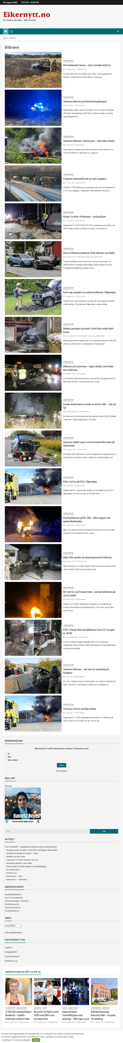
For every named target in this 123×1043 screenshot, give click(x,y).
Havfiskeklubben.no (13, 894)
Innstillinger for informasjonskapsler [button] (16, 1040)
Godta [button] (36, 1040)
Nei (9, 757)
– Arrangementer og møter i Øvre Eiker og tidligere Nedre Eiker (31, 850)
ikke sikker (13, 760)
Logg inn (8, 947)
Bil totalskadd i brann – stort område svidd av (87, 65)
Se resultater (61, 771)
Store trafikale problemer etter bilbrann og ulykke (89, 252)
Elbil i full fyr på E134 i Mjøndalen (80, 481)
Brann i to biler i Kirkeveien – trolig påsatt (84, 216)
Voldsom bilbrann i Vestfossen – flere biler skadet (89, 140)
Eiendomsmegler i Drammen (17, 901)
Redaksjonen (53, 1022)
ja (9, 753)
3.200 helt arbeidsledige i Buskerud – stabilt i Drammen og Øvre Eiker (18, 1015)
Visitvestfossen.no (13, 907)
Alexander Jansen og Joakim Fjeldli (90, 257)
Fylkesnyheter (10, 1008)
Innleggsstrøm (11, 952)
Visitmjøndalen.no (12, 911)
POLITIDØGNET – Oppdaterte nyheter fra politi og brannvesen (31, 847)
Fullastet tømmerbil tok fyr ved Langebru (84, 178)
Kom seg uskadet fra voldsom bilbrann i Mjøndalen (89, 292)
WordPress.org (11, 961)
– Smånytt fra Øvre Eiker (15, 856)
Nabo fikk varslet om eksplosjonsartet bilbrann (87, 557)
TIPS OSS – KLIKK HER (30, 2)
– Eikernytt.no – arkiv (13, 876)
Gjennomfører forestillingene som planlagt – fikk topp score (75, 1015)
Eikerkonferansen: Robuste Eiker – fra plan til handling (103, 1015)
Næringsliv (37, 1008)
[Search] (117, 31)
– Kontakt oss (11, 873)
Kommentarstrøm (12, 956)
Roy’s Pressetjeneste (14, 898)
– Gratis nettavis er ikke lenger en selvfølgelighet (25, 866)
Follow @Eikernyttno (13, 932)
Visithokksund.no (12, 904)
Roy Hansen (83, 69)
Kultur (64, 1008)
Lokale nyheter (68, 60)
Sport (45, 1008)
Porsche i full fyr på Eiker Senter (79, 708)
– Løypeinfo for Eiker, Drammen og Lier (21, 860)
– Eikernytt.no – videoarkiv (16, 879)
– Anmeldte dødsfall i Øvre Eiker (18, 863)
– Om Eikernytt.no (12, 870)
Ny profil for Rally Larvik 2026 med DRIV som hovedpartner (46, 1015)
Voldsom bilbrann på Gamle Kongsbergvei (85, 101)
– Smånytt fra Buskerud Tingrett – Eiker (21, 853)
